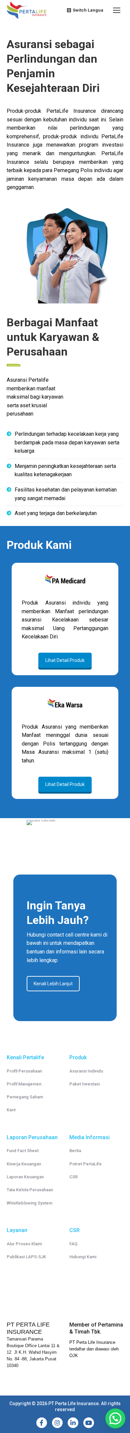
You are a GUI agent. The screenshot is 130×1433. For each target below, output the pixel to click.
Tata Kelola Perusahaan (30, 1189)
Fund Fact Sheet (23, 1150)
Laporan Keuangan (25, 1176)
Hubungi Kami (82, 1256)
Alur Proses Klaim (24, 1243)
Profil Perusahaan (24, 1071)
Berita (75, 1150)
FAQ (73, 1243)
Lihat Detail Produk (65, 660)
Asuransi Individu (86, 1071)
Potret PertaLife (85, 1163)
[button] (115, 1418)
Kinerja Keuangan (24, 1163)
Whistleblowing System (29, 1203)
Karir (11, 1109)
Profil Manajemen (24, 1083)
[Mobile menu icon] (116, 10)
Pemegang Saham (25, 1096)
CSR (73, 1176)
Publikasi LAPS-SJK (26, 1256)
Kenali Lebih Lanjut (53, 983)
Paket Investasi (84, 1083)
